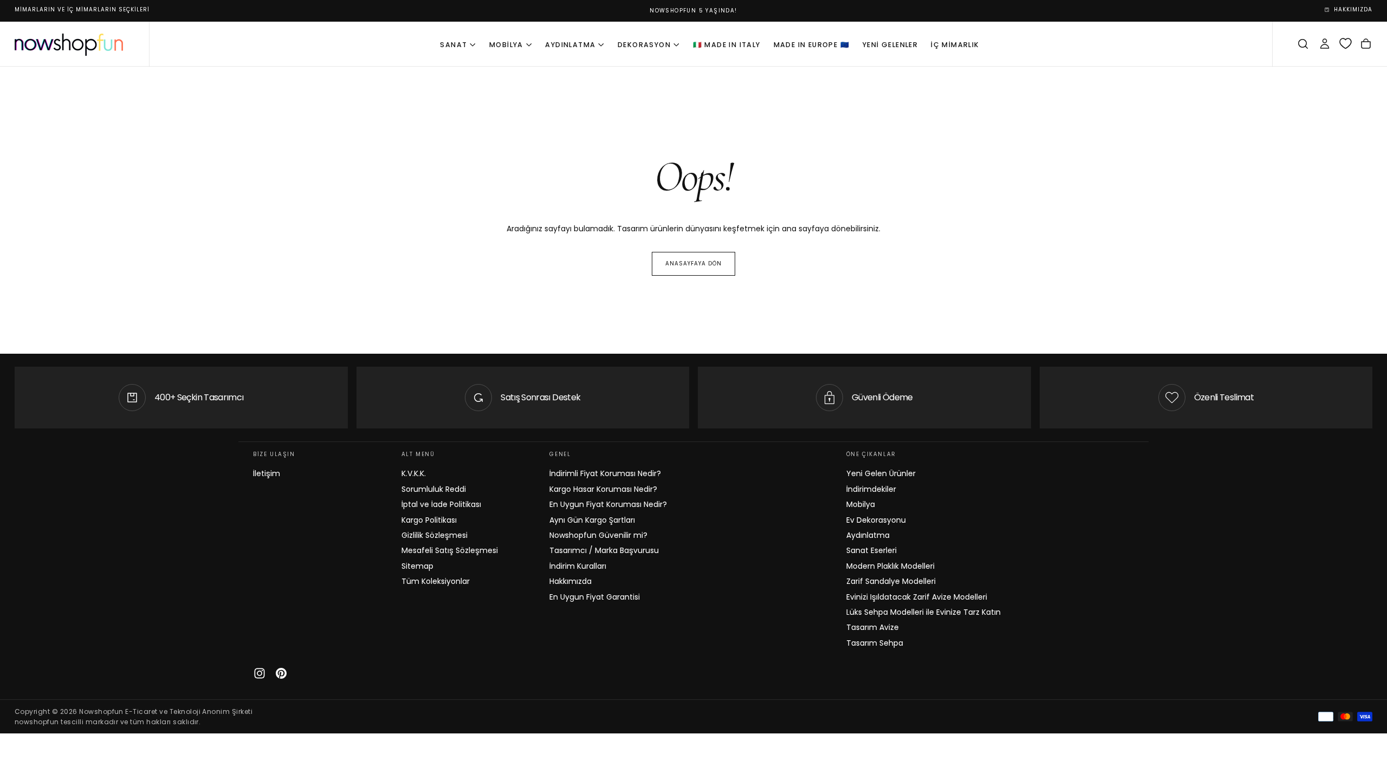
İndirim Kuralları (577, 566)
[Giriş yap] (1324, 44)
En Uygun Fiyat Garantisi (594, 597)
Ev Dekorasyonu (876, 520)
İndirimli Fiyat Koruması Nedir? (605, 473)
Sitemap (417, 566)
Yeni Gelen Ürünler (881, 473)
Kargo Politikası (429, 520)
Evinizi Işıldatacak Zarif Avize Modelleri (916, 597)
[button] (1303, 44)
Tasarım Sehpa (874, 643)
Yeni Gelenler (890, 44)
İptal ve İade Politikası (441, 504)
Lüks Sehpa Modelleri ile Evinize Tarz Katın (923, 612)
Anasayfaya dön (693, 263)
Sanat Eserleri (871, 550)
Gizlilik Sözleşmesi (434, 535)
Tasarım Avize (872, 627)
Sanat (453, 44)
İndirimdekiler (871, 489)
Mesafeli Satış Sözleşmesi (449, 550)
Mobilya (506, 44)
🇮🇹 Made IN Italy (727, 44)
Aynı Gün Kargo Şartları (592, 520)
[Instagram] (259, 673)
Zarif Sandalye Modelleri (891, 581)
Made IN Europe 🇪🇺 (812, 44)
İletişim (266, 473)
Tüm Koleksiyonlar (435, 581)
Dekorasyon (644, 44)
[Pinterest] (281, 673)
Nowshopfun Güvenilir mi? (598, 535)
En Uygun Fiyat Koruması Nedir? (608, 504)
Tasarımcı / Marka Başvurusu (604, 550)
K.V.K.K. (413, 473)
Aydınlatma (570, 44)
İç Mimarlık (955, 44)
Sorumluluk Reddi (433, 489)
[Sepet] (1365, 44)
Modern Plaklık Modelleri (890, 566)
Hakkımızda (570, 581)
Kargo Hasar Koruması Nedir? (603, 489)
